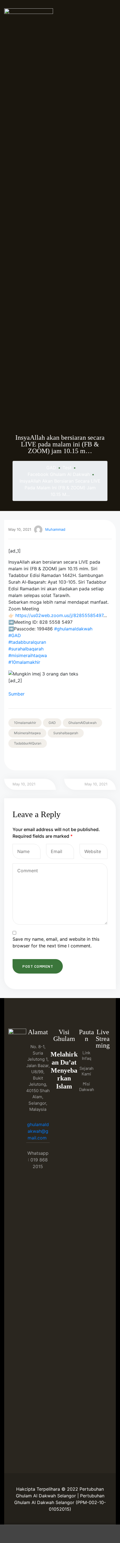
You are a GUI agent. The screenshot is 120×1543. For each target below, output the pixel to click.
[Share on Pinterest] (50, 759)
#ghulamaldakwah (73, 629)
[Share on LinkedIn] (27, 759)
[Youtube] (103, 1071)
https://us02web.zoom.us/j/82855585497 (59, 615)
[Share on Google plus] (42, 759)
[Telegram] (103, 1083)
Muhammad (55, 529)
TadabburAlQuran (27, 743)
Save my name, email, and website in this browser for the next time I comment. (56, 942)
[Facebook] (103, 1060)
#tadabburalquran (27, 642)
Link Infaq (86, 1055)
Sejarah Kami (86, 1070)
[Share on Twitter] (19, 759)
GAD (52, 723)
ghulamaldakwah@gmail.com (38, 1131)
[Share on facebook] (11, 759)
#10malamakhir (24, 662)
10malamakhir (25, 723)
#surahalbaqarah (26, 649)
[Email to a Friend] (58, 759)
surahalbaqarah (65, 733)
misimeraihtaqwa (27, 733)
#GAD (14, 635)
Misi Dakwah (86, 1086)
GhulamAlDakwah (82, 723)
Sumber (16, 694)
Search (60, 1534)
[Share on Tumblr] (35, 759)
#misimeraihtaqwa (27, 655)
